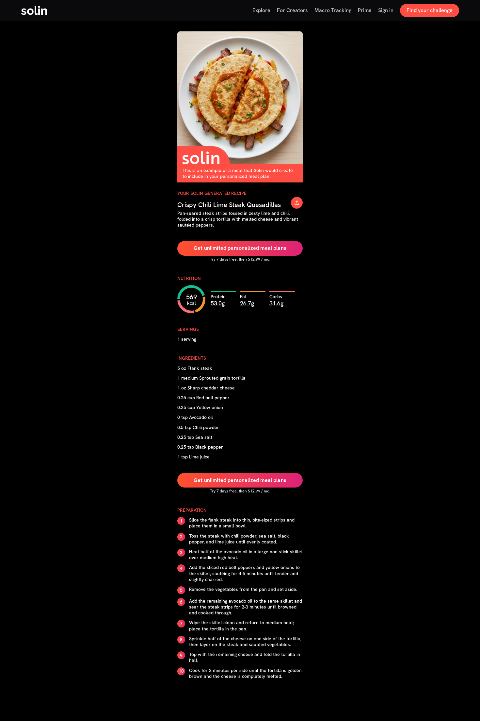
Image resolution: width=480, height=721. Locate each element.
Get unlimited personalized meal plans (240, 248)
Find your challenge (430, 10)
